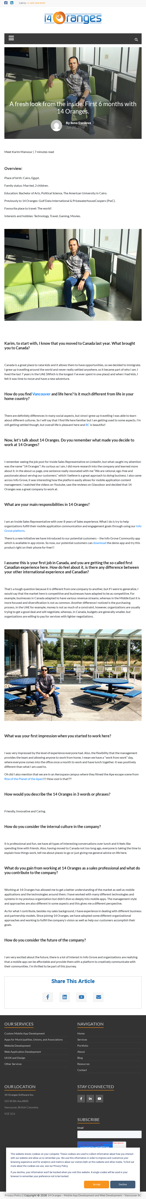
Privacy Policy (13, 1195)
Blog (80, 1057)
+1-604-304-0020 (36, 3)
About (81, 1051)
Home (81, 1033)
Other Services (13, 1063)
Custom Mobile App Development (24, 1033)
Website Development (17, 1045)
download (99, 543)
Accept (96, 1184)
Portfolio (82, 1045)
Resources (83, 1063)
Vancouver (41, 394)
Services (82, 1039)
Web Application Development (22, 1051)
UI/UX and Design (14, 1057)
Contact (82, 1070)
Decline (123, 1184)
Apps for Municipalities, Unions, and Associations (33, 1039)
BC (88, 424)
